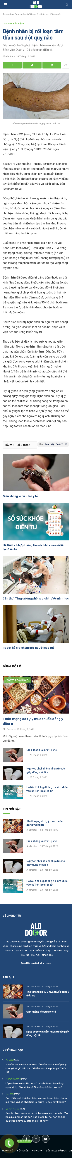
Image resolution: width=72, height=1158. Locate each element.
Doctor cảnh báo (17, 680)
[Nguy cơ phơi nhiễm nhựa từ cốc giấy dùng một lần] (13, 773)
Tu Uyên (9, 1060)
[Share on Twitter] (32, 65)
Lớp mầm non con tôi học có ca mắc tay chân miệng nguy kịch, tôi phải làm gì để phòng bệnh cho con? (35, 1085)
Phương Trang (13, 1079)
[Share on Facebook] (12, 65)
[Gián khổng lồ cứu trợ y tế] (36, 473)
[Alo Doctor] (36, 5)
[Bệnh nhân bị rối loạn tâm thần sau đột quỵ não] (36, 117)
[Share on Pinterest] (51, 65)
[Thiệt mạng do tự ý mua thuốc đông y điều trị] (36, 695)
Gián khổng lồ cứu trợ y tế (20, 496)
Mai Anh (10, 1094)
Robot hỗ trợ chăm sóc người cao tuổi (29, 648)
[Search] (66, 5)
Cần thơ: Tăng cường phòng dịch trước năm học (36, 598)
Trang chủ (8, 14)
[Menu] (5, 5)
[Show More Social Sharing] (65, 65)
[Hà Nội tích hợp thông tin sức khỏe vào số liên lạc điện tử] (36, 522)
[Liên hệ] (9, 1143)
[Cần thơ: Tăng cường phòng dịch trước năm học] (36, 575)
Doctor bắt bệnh (13, 23)
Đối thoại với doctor (59, 1150)
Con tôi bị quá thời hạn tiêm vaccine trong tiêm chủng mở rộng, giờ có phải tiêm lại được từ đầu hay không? (36, 1100)
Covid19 (37, 1150)
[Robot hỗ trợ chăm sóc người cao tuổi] (36, 624)
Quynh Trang (12, 1109)
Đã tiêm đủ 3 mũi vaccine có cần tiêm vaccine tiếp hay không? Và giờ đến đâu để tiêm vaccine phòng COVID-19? (36, 1068)
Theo (53, 444)
